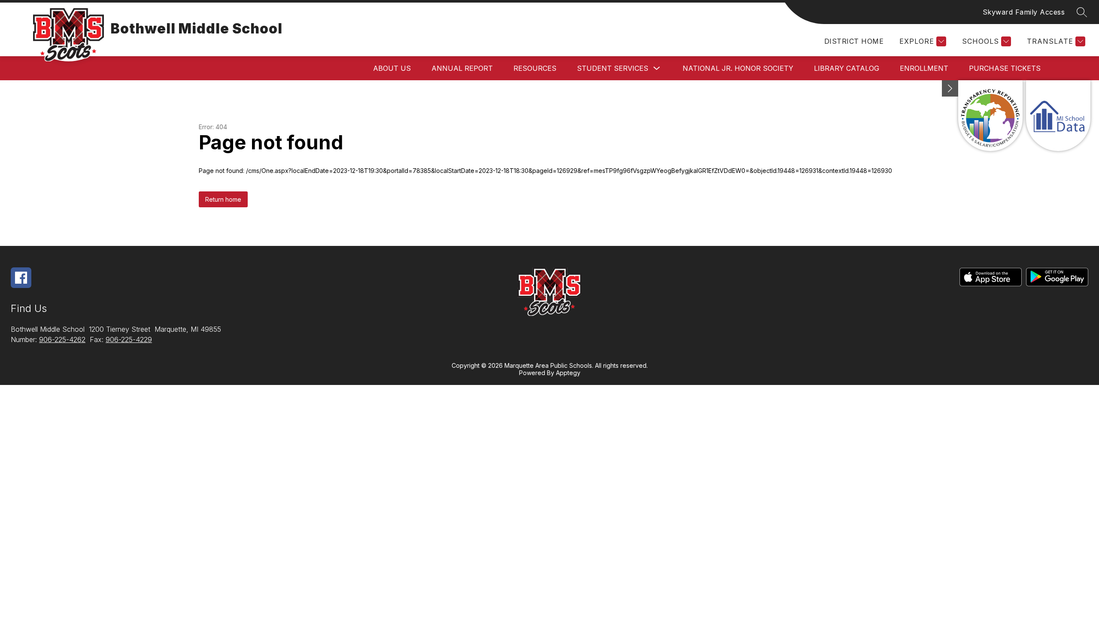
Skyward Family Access (1024, 12)
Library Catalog (846, 68)
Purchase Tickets (1005, 68)
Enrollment (924, 68)
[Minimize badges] (950, 88)
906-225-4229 (129, 339)
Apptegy (568, 372)
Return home (223, 199)
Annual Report (462, 68)
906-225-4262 (62, 339)
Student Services (612, 68)
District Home (853, 41)
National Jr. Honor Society (738, 68)
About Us (392, 68)
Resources (534, 68)
